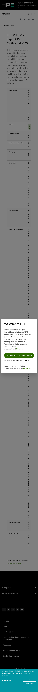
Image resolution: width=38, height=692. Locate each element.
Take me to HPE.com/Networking (18, 355)
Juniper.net (27, 368)
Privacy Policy (6, 680)
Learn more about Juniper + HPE (16, 361)
